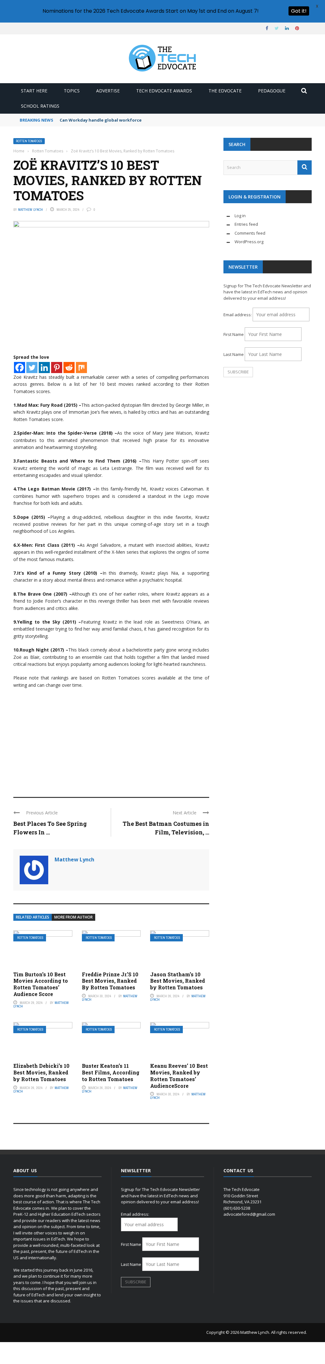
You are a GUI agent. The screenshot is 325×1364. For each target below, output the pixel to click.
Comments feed (250, 233)
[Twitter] (31, 367)
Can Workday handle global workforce (101, 120)
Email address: (238, 315)
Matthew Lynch (30, 209)
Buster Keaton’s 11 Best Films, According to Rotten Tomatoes (110, 1072)
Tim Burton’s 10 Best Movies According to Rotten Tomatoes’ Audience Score (40, 984)
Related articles (32, 917)
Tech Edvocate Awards (164, 91)
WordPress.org (249, 241)
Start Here (34, 91)
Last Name (233, 354)
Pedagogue (271, 91)
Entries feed (246, 224)
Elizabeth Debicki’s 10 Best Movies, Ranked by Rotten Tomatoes (41, 1072)
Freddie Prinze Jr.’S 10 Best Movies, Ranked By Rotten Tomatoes (110, 981)
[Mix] (81, 367)
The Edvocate (225, 91)
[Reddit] (69, 367)
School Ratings (40, 106)
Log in (240, 215)
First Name (233, 334)
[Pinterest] (56, 367)
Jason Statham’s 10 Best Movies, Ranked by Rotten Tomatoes (177, 981)
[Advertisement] (111, 739)
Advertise (108, 91)
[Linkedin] (44, 367)
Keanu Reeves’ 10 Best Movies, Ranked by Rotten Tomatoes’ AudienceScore (179, 1075)
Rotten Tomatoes (29, 141)
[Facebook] (19, 367)
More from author (73, 917)
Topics (72, 91)
